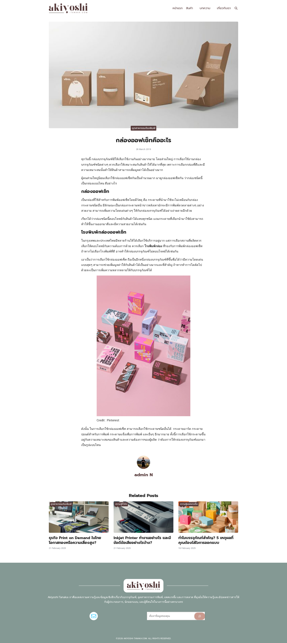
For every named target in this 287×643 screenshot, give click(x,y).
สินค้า (189, 8)
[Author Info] (143, 468)
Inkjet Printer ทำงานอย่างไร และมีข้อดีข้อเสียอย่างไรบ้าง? (142, 540)
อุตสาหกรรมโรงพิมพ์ (143, 128)
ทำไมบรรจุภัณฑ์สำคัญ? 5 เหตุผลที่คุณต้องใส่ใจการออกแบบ (205, 540)
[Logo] (68, 8)
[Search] (199, 616)
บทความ (205, 8)
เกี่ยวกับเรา (224, 8)
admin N (143, 474)
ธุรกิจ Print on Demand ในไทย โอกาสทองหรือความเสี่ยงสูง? (75, 540)
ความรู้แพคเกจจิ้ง (189, 504)
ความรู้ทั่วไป (121, 504)
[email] (94, 616)
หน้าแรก (178, 8)
